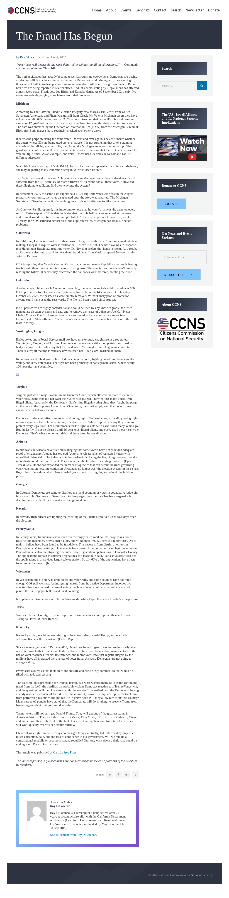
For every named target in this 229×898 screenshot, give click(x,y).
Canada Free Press (65, 752)
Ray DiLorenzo (28, 57)
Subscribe (174, 275)
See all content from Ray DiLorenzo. (73, 834)
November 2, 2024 (54, 57)
